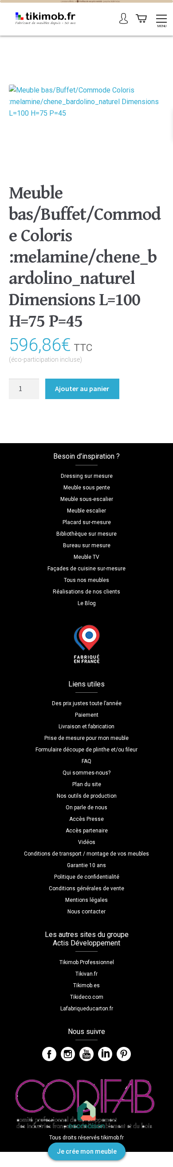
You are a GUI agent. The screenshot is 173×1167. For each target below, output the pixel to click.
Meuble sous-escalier (86, 499)
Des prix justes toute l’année (87, 703)
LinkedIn (105, 1054)
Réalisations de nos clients (86, 592)
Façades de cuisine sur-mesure (86, 568)
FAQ (86, 761)
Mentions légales (86, 900)
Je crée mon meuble (87, 1151)
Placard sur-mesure (87, 522)
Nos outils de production (87, 796)
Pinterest (124, 1054)
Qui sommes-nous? (86, 773)
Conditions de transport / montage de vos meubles (86, 854)
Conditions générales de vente (86, 888)
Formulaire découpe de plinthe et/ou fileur (86, 750)
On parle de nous (86, 807)
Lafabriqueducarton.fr (86, 1008)
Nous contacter (86, 912)
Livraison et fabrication (86, 726)
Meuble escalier (86, 511)
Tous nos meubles (86, 580)
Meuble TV (86, 557)
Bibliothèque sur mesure (86, 534)
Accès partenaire (87, 831)
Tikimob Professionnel (86, 962)
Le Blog (87, 603)
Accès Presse (86, 819)
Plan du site (86, 784)
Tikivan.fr (86, 974)
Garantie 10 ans (86, 865)
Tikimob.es (86, 985)
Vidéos (86, 842)
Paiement (86, 715)
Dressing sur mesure (87, 476)
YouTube (86, 1054)
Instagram (68, 1054)
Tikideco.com (86, 997)
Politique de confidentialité (86, 877)
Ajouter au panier (82, 388)
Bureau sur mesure (86, 545)
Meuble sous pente (86, 488)
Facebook (49, 1054)
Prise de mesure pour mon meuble (86, 738)
